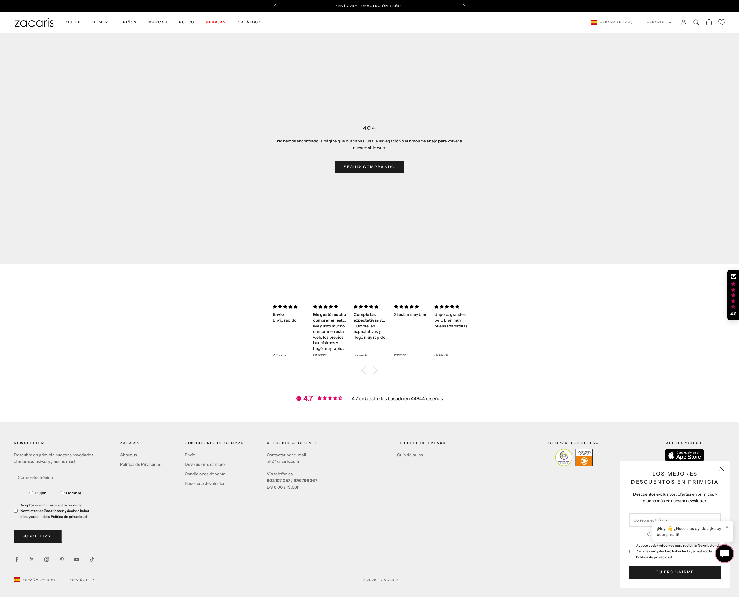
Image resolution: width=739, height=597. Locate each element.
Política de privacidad (654, 557)
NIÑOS (130, 22)
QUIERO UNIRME (675, 572)
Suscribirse (38, 536)
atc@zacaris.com (283, 461)
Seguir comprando (369, 166)
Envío (190, 454)
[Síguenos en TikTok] (92, 559)
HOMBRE (101, 22)
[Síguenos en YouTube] (77, 559)
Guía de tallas (410, 454)
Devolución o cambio (205, 464)
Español (656, 22)
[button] (365, 370)
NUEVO (187, 22)
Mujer (40, 493)
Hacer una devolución (205, 483)
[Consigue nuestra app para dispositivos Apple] (684, 455)
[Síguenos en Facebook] (17, 559)
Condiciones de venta (205, 474)
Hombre (73, 493)
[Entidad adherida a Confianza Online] (574, 457)
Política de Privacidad (141, 464)
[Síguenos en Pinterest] (62, 559)
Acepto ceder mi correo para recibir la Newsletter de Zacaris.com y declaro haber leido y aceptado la (678, 551)
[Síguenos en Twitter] (32, 559)
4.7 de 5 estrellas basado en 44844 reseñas (397, 398)
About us (128, 454)
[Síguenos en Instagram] (47, 559)
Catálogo (250, 22)
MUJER (73, 22)
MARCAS (157, 22)
